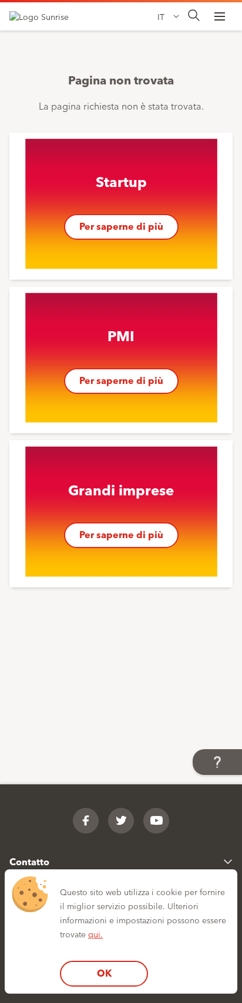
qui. (95, 934)
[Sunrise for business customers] (44, 16)
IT (160, 16)
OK (104, 973)
